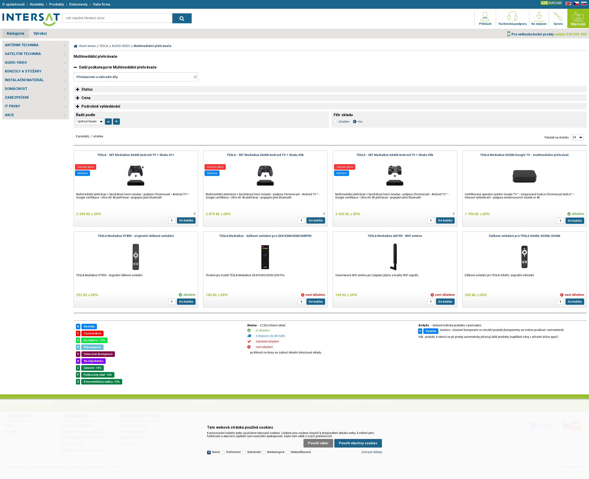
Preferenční (233, 452)
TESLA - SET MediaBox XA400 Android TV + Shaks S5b (394, 155)
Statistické (254, 452)
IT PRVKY (12, 106)
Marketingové (275, 452)
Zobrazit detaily (371, 452)
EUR (551, 3)
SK (583, 3)
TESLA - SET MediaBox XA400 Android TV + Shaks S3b (265, 155)
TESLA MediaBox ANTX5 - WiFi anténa (395, 236)
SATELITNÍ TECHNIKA (23, 54)
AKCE (9, 115)
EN (567, 3)
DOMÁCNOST (16, 89)
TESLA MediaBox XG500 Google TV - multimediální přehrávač (524, 155)
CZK (544, 3)
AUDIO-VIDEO (16, 62)
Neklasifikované (301, 452)
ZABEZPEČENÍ (17, 97)
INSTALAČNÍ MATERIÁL (24, 80)
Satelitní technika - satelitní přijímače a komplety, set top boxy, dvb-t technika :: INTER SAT (31, 19)
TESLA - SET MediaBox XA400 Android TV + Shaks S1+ (135, 155)
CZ (575, 3)
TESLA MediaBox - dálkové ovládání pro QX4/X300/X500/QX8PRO (265, 236)
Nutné (216, 452)
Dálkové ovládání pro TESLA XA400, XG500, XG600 (524, 236)
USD (559, 3)
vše (360, 121)
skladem (343, 121)
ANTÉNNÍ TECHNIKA (22, 45)
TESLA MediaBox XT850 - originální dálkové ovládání (136, 236)
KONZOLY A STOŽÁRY (23, 71)
